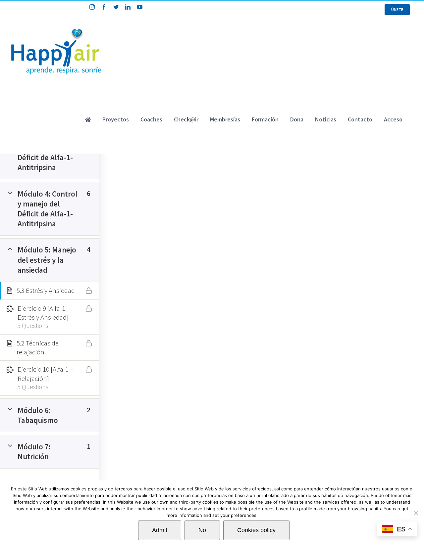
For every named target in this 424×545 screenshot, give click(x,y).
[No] (415, 513)
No (202, 530)
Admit (159, 530)
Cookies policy (256, 530)
